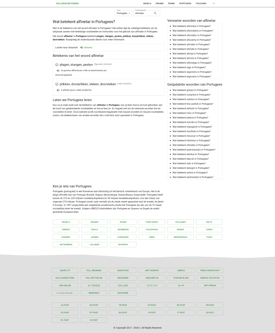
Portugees (185, 3)
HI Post (94, 320)
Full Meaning (94, 270)
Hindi (152, 237)
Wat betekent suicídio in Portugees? (191, 122)
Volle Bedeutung (64, 278)
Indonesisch (180, 237)
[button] (194, 26)
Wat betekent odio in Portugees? (189, 163)
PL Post (65, 320)
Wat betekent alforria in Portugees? (191, 58)
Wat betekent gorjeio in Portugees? (190, 90)
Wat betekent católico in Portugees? (191, 99)
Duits (209, 222)
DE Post (181, 305)
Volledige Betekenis (67, 3)
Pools (94, 229)
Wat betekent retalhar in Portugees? (191, 154)
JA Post (65, 305)
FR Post (210, 305)
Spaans (159, 3)
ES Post (152, 305)
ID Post (210, 312)
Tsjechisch (152, 229)
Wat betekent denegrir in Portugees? (191, 168)
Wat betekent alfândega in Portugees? (192, 62)
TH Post (65, 312)
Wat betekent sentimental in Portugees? (193, 177)
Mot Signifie (152, 270)
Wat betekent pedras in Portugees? (190, 117)
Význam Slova (181, 278)
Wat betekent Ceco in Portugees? (189, 113)
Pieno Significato (210, 270)
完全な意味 (123, 285)
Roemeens (123, 229)
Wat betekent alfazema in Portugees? (192, 40)
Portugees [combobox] (122, 13)
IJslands (94, 244)
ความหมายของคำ (65, 293)
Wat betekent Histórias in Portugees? (191, 140)
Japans (94, 237)
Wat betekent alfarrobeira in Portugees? (193, 30)
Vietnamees (66, 244)
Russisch (123, 244)
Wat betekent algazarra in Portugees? (192, 76)
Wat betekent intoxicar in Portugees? (191, 136)
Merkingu (94, 293)
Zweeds (66, 229)
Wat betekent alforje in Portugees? (190, 53)
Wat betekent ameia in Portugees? (190, 172)
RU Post (123, 312)
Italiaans (201, 3)
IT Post (181, 312)
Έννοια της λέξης (210, 278)
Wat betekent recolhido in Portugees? (192, 131)
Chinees (66, 237)
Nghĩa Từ (65, 270)
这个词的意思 (94, 285)
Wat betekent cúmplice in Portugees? (192, 94)
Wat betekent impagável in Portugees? (192, 126)
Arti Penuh (210, 285)
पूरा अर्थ (181, 285)
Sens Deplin (152, 278)
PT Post (94, 312)
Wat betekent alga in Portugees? (189, 67)
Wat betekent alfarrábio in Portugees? (192, 35)
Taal (118, 10)
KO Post (94, 305)
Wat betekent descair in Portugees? (191, 158)
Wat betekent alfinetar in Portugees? (191, 44)
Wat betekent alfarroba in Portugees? (192, 26)
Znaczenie (123, 278)
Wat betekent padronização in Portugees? (194, 149)
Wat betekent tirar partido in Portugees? (193, 104)
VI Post (152, 312)
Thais (209, 237)
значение (123, 293)
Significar (123, 270)
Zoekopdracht (140, 10)
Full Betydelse (94, 278)
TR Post (123, 305)
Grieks (180, 229)
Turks (209, 229)
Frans (171, 3)
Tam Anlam (65, 285)
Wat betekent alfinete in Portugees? (191, 49)
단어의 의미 (152, 285)
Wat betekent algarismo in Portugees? (192, 72)
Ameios (181, 270)
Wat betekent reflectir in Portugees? (191, 108)
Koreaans (123, 237)
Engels (147, 3)
